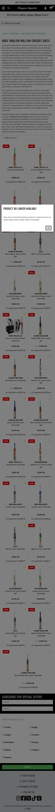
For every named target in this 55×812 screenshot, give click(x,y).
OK (48, 228)
